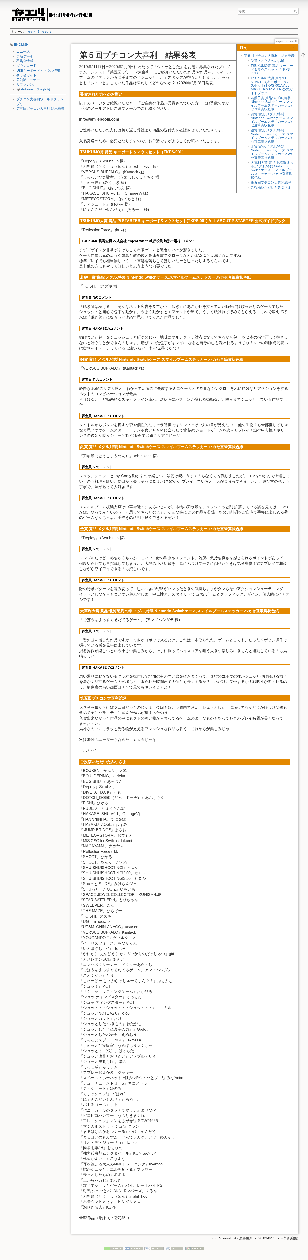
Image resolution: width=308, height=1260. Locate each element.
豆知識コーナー (28, 80)
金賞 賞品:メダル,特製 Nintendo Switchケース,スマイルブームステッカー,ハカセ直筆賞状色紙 (272, 151)
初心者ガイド (26, 75)
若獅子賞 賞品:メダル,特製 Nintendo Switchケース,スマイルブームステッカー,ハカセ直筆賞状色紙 (272, 103)
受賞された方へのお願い (269, 61)
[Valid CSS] (174, 1248)
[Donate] (113, 1248)
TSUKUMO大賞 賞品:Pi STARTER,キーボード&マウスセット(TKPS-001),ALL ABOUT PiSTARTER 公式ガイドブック (272, 85)
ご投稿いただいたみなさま (271, 187)
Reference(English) (35, 89)
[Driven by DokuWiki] (194, 1248)
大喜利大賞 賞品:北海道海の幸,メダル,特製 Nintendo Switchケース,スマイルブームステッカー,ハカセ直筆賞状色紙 (272, 170)
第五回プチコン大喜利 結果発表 (40, 108)
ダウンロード (26, 66)
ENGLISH (21, 44)
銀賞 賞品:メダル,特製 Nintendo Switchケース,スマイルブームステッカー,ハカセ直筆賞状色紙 (272, 135)
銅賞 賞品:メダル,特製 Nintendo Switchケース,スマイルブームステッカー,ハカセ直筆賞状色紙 (272, 119)
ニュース (23, 51)
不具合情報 (24, 61)
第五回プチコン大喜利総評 (271, 182)
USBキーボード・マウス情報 (38, 70)
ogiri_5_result (39, 31)
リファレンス (26, 84)
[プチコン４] (52, 15)
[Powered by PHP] (133, 1248)
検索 (296, 11)
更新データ (24, 56)
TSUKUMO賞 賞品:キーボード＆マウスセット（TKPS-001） (272, 69)
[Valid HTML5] (154, 1248)
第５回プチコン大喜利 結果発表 (269, 56)
